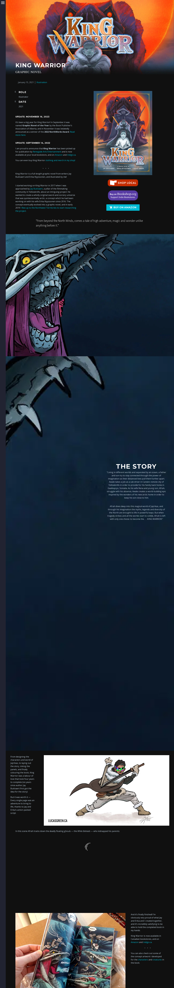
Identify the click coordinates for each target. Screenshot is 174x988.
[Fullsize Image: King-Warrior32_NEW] (140, 870)
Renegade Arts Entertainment (47, 151)
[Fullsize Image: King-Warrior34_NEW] (39, 870)
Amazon (59, 154)
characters (143, 959)
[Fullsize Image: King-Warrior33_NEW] (90, 870)
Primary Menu (3, 2)
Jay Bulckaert (36, 188)
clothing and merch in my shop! (60, 160)
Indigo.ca (71, 154)
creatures (157, 959)
